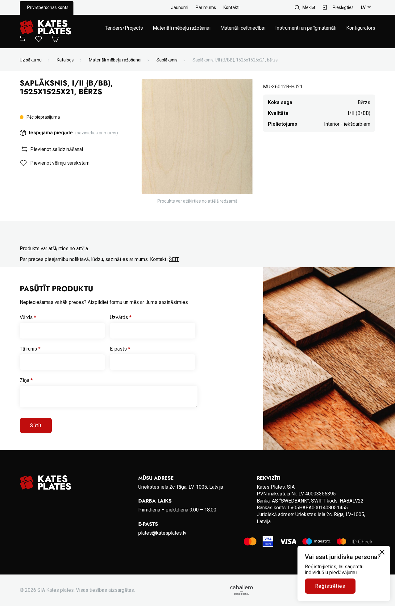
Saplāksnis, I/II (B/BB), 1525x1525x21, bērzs (235, 59)
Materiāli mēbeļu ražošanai (181, 28)
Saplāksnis (166, 59)
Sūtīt (36, 425)
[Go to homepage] (45, 28)
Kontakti (231, 7)
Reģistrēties (330, 586)
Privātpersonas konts (48, 7)
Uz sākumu (31, 59)
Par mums (206, 7)
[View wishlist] (38, 40)
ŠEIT (174, 259)
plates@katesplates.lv (162, 533)
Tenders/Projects (124, 28)
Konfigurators (360, 28)
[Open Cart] (55, 39)
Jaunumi (179, 7)
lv (363, 7)
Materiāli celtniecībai (242, 28)
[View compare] (22, 40)
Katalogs (65, 59)
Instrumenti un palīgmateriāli (305, 28)
